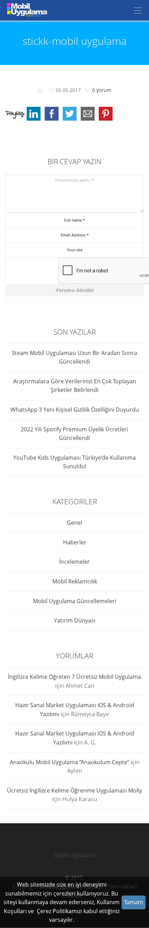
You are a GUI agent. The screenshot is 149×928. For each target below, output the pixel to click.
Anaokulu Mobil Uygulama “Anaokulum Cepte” (69, 762)
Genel (74, 522)
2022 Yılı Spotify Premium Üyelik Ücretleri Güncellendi (74, 433)
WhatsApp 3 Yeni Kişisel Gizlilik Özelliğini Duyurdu (74, 409)
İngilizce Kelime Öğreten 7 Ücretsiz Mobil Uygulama (74, 677)
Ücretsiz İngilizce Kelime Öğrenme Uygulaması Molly (74, 790)
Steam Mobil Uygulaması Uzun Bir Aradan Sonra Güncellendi (74, 357)
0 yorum (101, 90)
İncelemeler (74, 561)
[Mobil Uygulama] (26, 10)
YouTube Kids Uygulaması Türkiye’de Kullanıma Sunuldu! (74, 462)
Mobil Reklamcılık (74, 581)
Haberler (74, 542)
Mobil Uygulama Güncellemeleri (74, 601)
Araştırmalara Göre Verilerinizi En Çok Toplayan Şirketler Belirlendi (74, 385)
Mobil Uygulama (74, 855)
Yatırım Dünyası (74, 620)
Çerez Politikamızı (59, 911)
